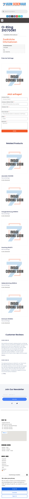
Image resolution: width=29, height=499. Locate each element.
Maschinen (4, 460)
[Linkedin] (7, 16)
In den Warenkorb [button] (5, 180)
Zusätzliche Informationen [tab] (10, 34)
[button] (27, 474)
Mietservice (4, 464)
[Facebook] (10, 16)
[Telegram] (22, 16)
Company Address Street (7, 102)
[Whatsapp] (19, 16)
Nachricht (3, 121)
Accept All (14, 488)
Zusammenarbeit (5, 465)
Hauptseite (4, 458)
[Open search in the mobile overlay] (14, 11)
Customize (14, 492)
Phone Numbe (4, 111)
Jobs (3, 467)
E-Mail (3, 116)
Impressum (4, 469)
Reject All (14, 496)
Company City (4, 106)
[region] (14, 487)
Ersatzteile (4, 462)
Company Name (5, 97)
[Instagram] (12, 16)
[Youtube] (17, 16)
